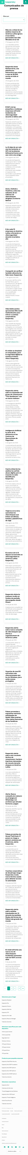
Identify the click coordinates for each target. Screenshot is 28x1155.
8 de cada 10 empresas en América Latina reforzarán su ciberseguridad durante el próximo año (13, 234)
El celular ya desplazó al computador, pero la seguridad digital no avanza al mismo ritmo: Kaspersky (13, 354)
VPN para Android (6, 1047)
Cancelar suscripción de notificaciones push (9, 1143)
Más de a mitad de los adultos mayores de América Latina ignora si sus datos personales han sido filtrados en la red (13, 35)
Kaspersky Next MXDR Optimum (9, 1073)
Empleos (3, 1140)
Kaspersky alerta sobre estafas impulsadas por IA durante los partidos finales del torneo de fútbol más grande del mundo (13, 915)
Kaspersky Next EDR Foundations (9, 1064)
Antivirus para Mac (6, 1034)
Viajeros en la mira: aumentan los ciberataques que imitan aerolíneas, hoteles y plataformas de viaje (13, 515)
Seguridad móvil (5, 1037)
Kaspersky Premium (6, 1006)
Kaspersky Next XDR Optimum (9, 1070)
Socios (3, 1124)
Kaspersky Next (5, 1085)
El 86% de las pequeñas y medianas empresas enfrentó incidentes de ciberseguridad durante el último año (13, 112)
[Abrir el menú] (2, 2)
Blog (2, 1127)
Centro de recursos (5, 1130)
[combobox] (14, 20)
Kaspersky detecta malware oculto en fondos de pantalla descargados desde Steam (13, 598)
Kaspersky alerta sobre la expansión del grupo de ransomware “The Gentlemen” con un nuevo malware (13, 394)
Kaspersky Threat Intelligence (8, 1097)
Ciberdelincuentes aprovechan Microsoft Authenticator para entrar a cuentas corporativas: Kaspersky (13, 313)
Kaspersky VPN (5, 1012)
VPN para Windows (6, 1044)
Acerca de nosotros (5, 1121)
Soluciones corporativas (9, 1082)
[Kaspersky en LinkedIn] (12, 1147)
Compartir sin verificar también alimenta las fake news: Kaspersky (14, 273)
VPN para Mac (5, 1053)
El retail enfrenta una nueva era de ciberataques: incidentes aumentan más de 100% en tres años (13, 954)
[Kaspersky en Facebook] (5, 1147)
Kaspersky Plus (5, 1003)
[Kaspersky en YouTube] (16, 1147)
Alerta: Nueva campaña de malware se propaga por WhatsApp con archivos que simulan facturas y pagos (13, 799)
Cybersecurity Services (7, 1088)
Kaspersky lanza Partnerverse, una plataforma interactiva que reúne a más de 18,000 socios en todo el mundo (13, 72)
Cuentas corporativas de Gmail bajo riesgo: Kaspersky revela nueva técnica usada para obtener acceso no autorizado (13, 876)
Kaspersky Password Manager (9, 1018)
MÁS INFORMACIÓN (11, 58)
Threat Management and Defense (10, 1091)
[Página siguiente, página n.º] (23, 988)
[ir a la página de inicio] (10, 2)
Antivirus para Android (7, 1031)
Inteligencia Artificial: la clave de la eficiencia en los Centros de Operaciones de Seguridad (13, 435)
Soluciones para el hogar (9, 997)
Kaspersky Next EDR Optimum (9, 1067)
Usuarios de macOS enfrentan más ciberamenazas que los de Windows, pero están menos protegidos (13, 676)
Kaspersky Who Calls (7, 1015)
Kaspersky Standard (6, 1000)
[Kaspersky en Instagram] (20, 1147)
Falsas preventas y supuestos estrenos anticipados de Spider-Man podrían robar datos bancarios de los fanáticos (13, 716)
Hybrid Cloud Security (7, 1100)
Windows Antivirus (6, 1041)
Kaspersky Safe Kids (6, 1009)
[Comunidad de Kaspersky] (23, 1147)
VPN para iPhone (6, 1050)
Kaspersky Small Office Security (9, 1061)
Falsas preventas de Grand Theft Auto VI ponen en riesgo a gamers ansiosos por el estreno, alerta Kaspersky (13, 839)
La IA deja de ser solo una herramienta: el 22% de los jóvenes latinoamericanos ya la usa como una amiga (14, 151)
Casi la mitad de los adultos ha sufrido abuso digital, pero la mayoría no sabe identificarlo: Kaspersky (13, 474)
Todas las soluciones (6, 1021)
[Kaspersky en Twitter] (8, 1147)
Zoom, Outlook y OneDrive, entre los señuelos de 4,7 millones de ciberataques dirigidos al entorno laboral (12, 194)
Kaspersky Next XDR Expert (8, 1094)
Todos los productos (7, 1077)
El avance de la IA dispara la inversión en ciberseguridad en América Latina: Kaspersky (14, 556)
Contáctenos (4, 1118)
